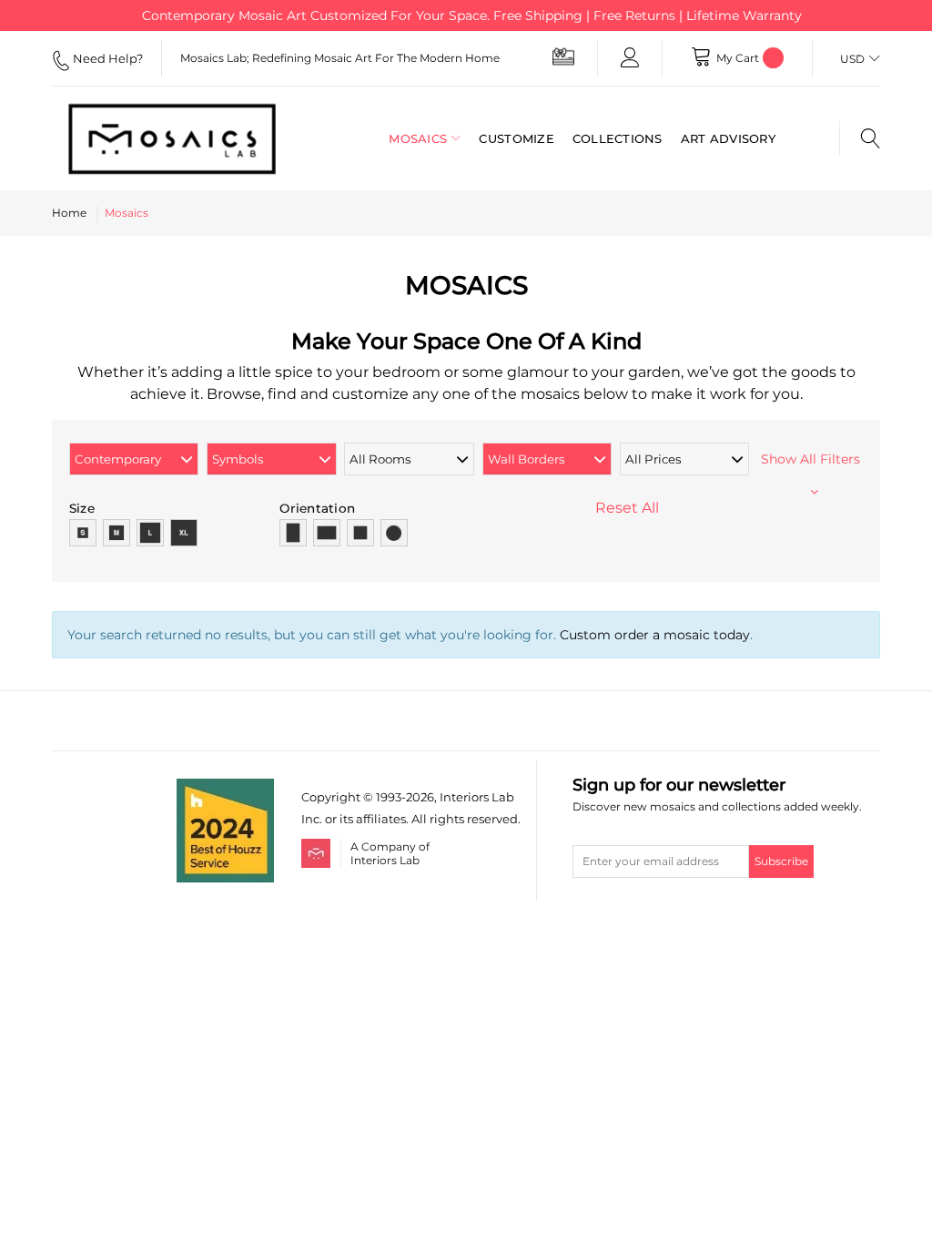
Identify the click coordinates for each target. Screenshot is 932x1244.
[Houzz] (225, 789)
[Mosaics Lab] (172, 138)
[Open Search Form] (859, 138)
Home (69, 212)
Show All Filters (814, 459)
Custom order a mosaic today (655, 635)
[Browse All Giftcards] (563, 56)
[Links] (630, 58)
